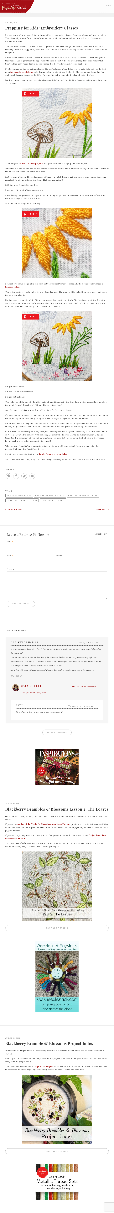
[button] (108, 6)
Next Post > (102, 509)
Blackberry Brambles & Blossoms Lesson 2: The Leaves (56, 809)
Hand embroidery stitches (22, 500)
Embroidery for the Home (82, 496)
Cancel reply (101, 533)
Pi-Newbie (41, 534)
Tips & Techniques (44, 1066)
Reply (19, 676)
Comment (10, 569)
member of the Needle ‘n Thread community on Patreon (43, 824)
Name (9, 541)
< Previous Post (14, 509)
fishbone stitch (12, 286)
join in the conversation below (53, 454)
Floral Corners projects (31, 163)
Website (59, 555)
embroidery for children (49, 496)
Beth (20, 705)
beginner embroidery (19, 496)
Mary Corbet (31, 685)
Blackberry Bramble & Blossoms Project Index (49, 1043)
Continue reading (77, 928)
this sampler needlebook (21, 71)
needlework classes (53, 500)
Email (9, 555)
